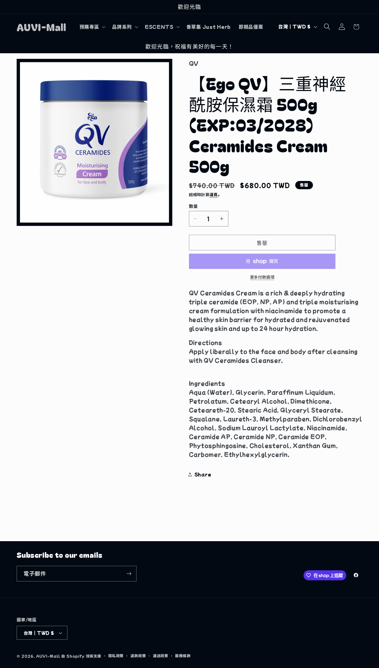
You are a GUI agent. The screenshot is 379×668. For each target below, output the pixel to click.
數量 (193, 206)
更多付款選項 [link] (262, 277)
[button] (91, 27)
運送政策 (160, 655)
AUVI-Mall (48, 656)
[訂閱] (129, 573)
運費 (213, 194)
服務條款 (182, 655)
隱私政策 (115, 655)
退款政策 (138, 655)
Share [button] (202, 474)
